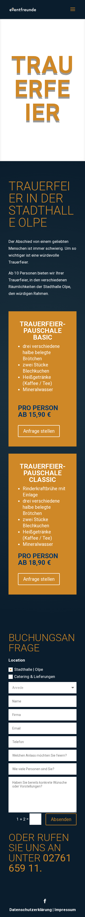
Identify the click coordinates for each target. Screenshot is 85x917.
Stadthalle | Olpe (28, 669)
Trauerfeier (42, 88)
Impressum (65, 909)
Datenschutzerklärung (30, 909)
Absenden (61, 819)
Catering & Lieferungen (34, 676)
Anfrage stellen (39, 431)
